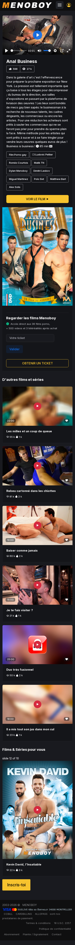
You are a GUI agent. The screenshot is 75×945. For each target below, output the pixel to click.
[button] (69, 5)
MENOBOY (29, 905)
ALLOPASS (41, 913)
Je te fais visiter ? (19, 610)
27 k (29, 68)
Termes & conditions (38, 923)
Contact (56, 934)
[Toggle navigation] (59, 5)
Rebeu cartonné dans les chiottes (31, 491)
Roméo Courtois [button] (18, 162)
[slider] (19, 50)
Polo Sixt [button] (39, 178)
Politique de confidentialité (55, 928)
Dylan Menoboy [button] (18, 170)
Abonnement (11, 934)
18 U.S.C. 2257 (62, 923)
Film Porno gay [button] (17, 154)
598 (15, 68)
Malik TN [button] (39, 162)
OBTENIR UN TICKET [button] (37, 363)
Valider (14, 349)
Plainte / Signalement (35, 934)
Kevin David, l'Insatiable (23, 864)
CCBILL (8, 913)
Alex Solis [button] (14, 187)
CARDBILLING (24, 913)
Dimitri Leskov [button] (41, 170)
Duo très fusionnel (19, 669)
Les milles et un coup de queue (29, 431)
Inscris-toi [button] (16, 884)
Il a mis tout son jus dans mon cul (30, 729)
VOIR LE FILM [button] (36, 199)
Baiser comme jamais (22, 550)
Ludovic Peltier (44, 154)
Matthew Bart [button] (58, 178)
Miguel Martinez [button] (18, 178)
